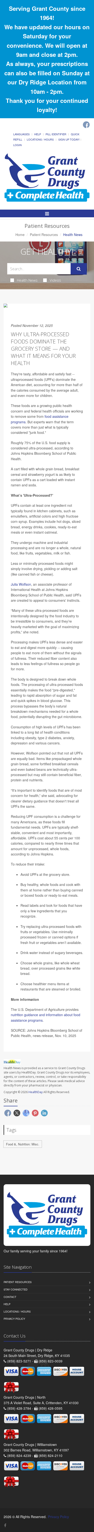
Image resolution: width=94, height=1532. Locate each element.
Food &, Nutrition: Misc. (22, 1144)
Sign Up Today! (69, 139)
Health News (27, 280)
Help (37, 134)
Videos (55, 280)
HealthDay (35, 1092)
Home (20, 234)
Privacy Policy (14, 1318)
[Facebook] (86, 124)
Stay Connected (15, 1289)
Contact (10, 1297)
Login (17, 145)
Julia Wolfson (21, 584)
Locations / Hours (40, 139)
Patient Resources (44, 234)
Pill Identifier (56, 134)
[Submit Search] (79, 269)
